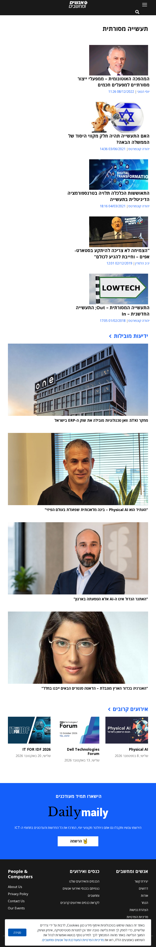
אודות (144, 895)
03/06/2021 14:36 (113, 149)
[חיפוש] (137, 12)
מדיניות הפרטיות (137, 917)
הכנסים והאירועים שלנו (84, 881)
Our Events (16, 908)
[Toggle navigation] (143, 4)
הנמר (144, 902)
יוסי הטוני (143, 91)
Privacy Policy (18, 894)
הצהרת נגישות (139, 910)
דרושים (143, 888)
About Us (15, 887)
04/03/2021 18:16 (113, 206)
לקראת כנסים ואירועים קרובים (79, 902)
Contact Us (16, 901)
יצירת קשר (141, 881)
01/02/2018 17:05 (113, 320)
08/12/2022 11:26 (121, 91)
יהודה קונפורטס (139, 149)
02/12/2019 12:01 (119, 263)
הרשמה (76, 841)
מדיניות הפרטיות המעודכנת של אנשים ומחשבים (73, 940)
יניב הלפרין (142, 263)
